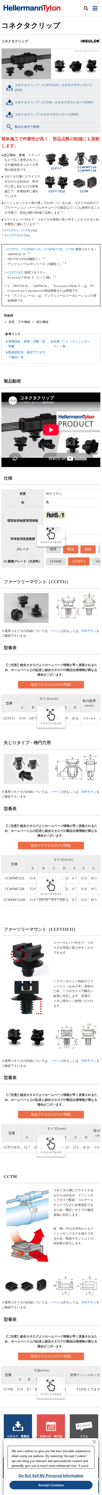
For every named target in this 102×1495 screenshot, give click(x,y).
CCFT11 (12, 230)
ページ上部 (58, 631)
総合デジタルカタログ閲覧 (51, 684)
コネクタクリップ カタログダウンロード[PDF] (46, 114)
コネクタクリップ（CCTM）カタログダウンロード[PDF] (54, 102)
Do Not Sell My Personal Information (51, 1476)
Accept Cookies (51, 1485)
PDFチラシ (89, 631)
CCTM (25, 230)
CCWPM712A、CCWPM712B (42, 249)
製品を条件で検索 (27, 126)
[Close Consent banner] (94, 1442)
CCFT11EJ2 (15, 235)
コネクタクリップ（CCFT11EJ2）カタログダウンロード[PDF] (53, 87)
